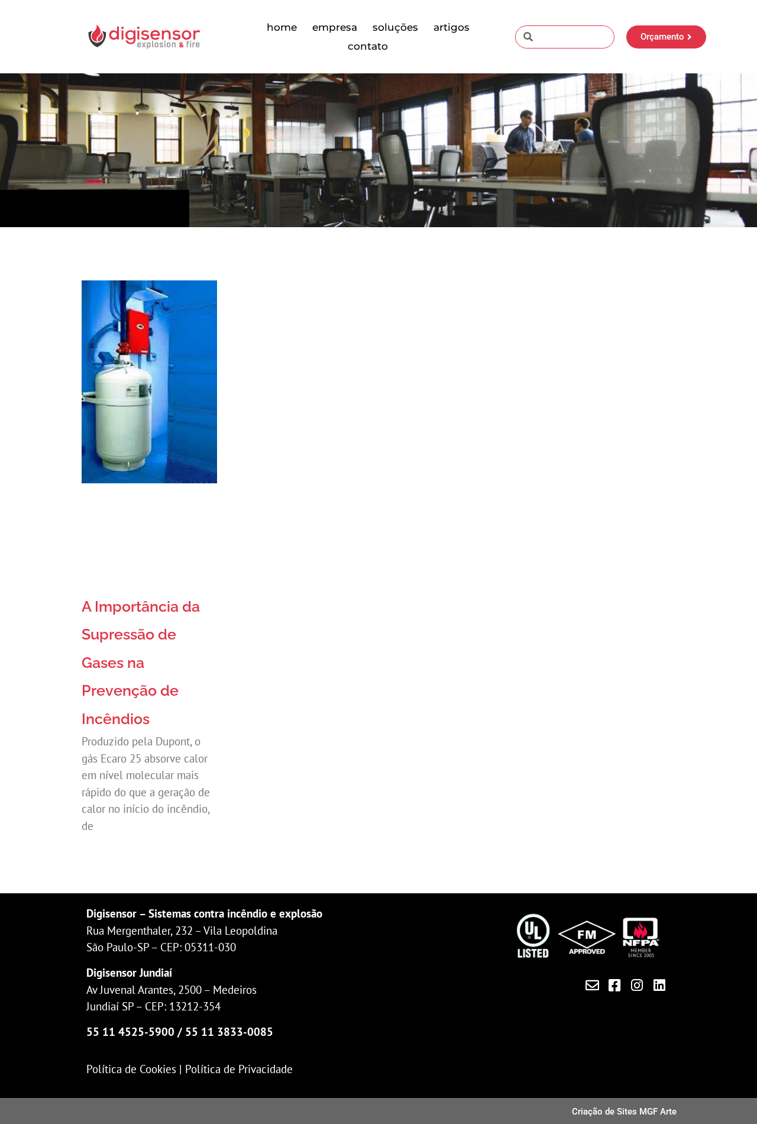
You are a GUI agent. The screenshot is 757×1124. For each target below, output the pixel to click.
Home (282, 27)
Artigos (452, 27)
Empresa (334, 27)
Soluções (395, 27)
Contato (368, 46)
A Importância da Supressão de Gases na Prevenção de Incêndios (141, 662)
